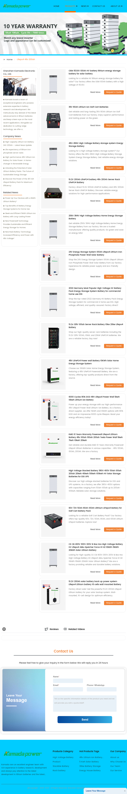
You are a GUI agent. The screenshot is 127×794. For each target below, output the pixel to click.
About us (115, 6)
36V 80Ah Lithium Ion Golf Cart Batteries (88, 107)
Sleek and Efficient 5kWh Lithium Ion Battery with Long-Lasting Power (19, 215)
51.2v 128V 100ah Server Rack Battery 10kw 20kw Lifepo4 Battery (96, 326)
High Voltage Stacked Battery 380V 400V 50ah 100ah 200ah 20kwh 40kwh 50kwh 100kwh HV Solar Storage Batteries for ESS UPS (95, 473)
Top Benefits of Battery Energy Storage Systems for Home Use (17, 207)
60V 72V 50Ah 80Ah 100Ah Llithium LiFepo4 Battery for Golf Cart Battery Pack (95, 509)
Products (70, 6)
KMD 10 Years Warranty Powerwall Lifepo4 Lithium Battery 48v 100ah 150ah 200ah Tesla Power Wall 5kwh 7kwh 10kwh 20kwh (96, 437)
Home (56, 6)
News (84, 6)
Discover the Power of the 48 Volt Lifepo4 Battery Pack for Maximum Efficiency (18, 182)
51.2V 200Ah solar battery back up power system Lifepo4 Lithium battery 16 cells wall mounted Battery (95, 583)
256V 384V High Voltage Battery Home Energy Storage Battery (96, 217)
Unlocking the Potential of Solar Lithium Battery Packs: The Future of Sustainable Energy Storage (18, 171)
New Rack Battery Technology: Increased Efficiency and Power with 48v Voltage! (18, 235)
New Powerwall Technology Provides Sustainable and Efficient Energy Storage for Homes (17, 224)
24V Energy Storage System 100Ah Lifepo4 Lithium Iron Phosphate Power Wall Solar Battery (95, 253)
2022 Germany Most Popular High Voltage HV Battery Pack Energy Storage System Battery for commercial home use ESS (95, 291)
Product (56, 761)
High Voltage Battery (63, 757)
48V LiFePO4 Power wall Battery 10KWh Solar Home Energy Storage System (94, 362)
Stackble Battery (61, 766)
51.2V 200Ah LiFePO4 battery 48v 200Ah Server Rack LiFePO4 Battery (94, 181)
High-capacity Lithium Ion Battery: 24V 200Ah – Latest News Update (18, 143)
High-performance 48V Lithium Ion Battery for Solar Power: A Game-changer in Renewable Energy (19, 160)
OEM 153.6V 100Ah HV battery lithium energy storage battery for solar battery (95, 72)
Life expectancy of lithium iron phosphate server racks (17, 151)
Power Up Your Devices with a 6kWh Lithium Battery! (19, 200)
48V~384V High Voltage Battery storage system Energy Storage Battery (96, 145)
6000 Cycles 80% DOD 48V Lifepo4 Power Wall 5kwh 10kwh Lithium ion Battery (94, 398)
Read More (95, 92)
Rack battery (59, 770)
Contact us (98, 6)
